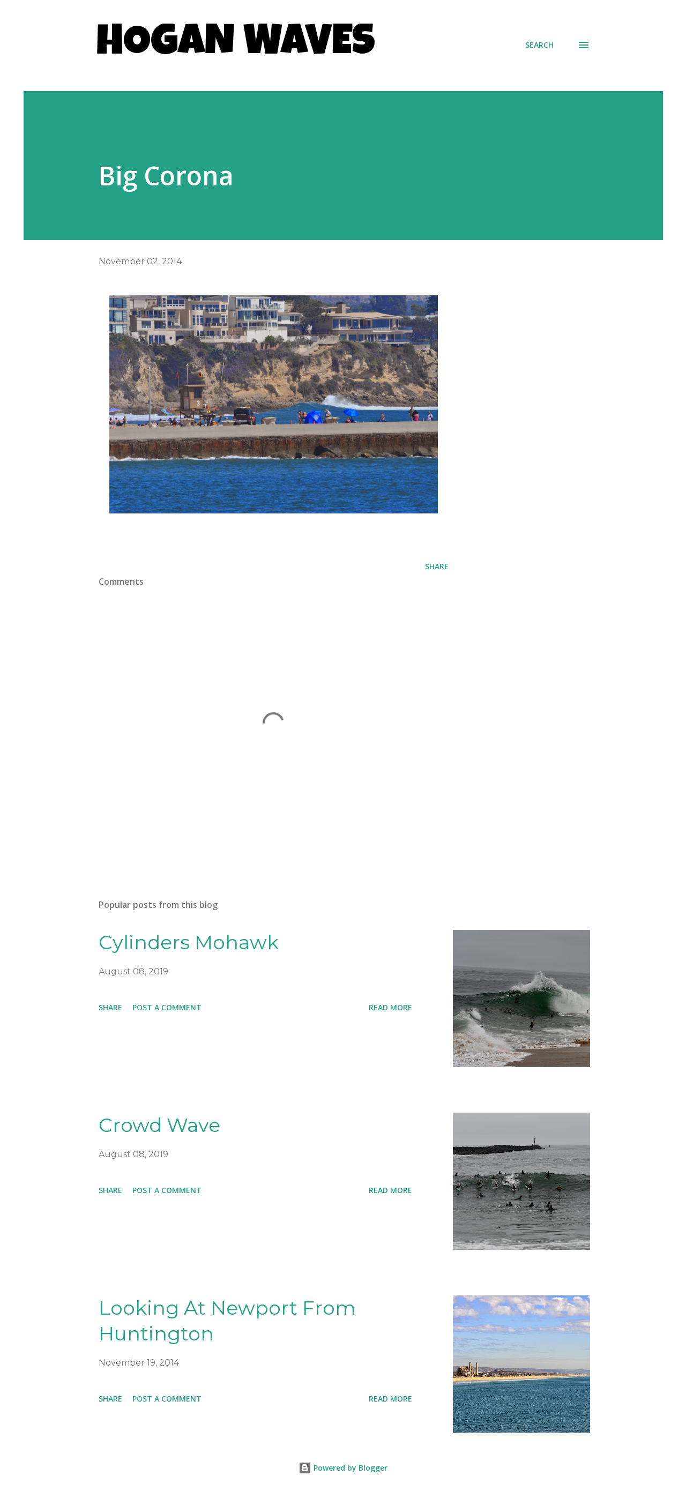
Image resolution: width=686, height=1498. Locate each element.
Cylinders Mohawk (189, 942)
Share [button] (437, 566)
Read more (390, 1007)
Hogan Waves (235, 45)
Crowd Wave (159, 1125)
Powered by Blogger (349, 1468)
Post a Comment (167, 1007)
